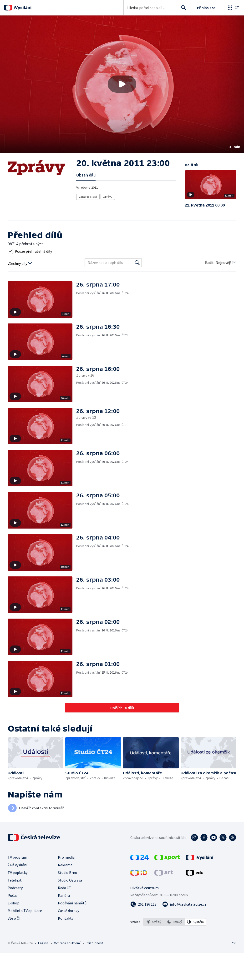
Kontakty (65, 918)
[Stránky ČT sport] (167, 859)
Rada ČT (64, 887)
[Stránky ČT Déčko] (138, 874)
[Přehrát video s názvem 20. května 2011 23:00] (122, 84)
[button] (122, 84)
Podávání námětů (72, 903)
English (43, 943)
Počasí (13, 895)
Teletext (15, 880)
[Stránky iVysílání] (200, 859)
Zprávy (107, 196)
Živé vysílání (17, 864)
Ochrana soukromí (67, 943)
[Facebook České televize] (204, 837)
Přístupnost (94, 943)
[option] (154, 921)
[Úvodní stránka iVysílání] (22, 7)
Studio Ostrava (70, 880)
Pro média (66, 857)
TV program (17, 857)
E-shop (13, 903)
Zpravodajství (88, 196)
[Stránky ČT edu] (194, 874)
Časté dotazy (68, 910)
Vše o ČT (14, 918)
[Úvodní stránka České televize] (34, 837)
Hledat (183, 7)
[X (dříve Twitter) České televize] (223, 837)
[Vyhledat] (137, 262)
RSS (233, 943)
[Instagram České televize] (194, 837)
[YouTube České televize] (213, 837)
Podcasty (15, 887)
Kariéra (64, 895)
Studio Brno (67, 872)
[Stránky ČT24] (139, 859)
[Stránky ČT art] (163, 874)
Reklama (65, 864)
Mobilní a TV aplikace (25, 910)
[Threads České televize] (232, 837)
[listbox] (174, 922)
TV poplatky (17, 872)
